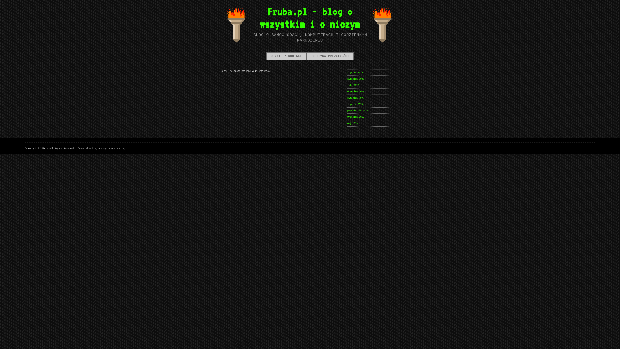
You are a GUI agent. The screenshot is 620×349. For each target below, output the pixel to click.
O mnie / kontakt (286, 56)
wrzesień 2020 (355, 91)
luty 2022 (353, 85)
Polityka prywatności (329, 56)
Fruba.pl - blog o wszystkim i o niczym (310, 17)
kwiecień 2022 (355, 79)
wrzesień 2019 (355, 117)
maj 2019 (352, 123)
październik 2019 (357, 110)
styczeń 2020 (355, 104)
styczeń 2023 (355, 72)
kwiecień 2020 (355, 98)
